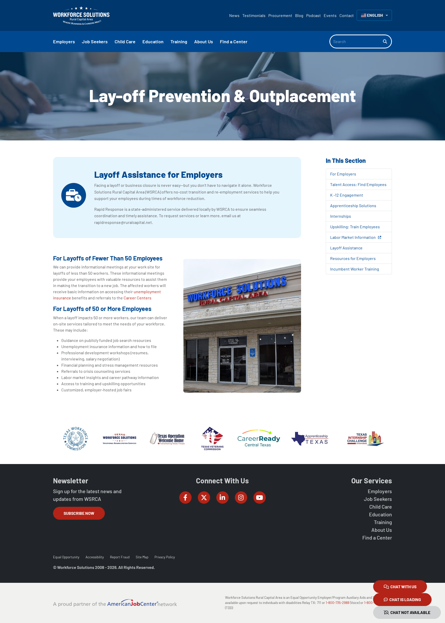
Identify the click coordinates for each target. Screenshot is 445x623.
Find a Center (377, 537)
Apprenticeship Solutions (353, 205)
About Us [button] (203, 41)
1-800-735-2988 (337, 603)
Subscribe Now (79, 513)
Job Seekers (378, 499)
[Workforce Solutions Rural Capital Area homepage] (81, 15)
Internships (340, 216)
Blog (299, 15)
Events (330, 15)
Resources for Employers (353, 258)
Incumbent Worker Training (354, 268)
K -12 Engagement (346, 194)
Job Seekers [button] (95, 41)
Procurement (280, 15)
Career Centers (137, 297)
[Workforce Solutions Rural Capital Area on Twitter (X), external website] (204, 497)
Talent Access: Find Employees (358, 184)
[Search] (387, 41)
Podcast (313, 15)
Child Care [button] (125, 41)
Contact (346, 15)
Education (380, 514)
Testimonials (254, 15)
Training (383, 522)
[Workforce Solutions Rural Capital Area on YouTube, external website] (259, 497)
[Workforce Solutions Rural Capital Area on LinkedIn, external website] (222, 497)
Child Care (380, 506)
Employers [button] (64, 41)
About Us (381, 530)
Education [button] (153, 41)
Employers (380, 491)
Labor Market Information (353, 237)
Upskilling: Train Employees (355, 226)
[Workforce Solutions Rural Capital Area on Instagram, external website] (241, 497)
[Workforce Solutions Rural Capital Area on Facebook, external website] (185, 497)
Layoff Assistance (346, 247)
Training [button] (178, 41)
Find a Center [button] (233, 41)
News (234, 15)
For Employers (343, 173)
